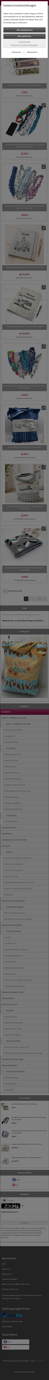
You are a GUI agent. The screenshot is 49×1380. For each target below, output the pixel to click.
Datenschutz (32, 52)
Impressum (16, 52)
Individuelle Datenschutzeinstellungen (24, 43)
